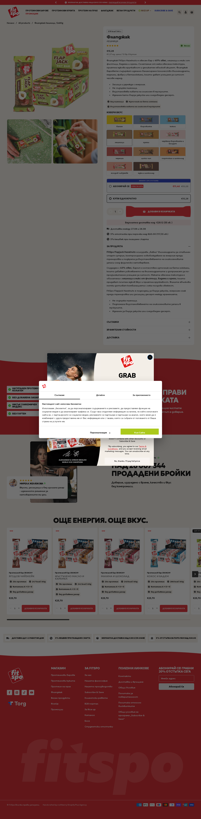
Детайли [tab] (100, 395)
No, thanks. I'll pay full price (127, 461)
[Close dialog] (150, 357)
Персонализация (98, 432)
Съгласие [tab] (59, 395)
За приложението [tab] (141, 395)
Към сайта (139, 432)
